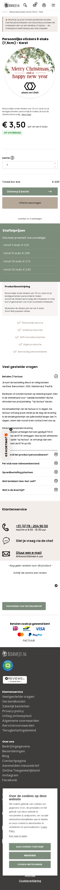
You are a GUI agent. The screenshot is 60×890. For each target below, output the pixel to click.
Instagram (10, 775)
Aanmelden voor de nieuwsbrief (24, 606)
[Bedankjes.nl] (11, 5)
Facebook (9, 780)
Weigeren (30, 855)
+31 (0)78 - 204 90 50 (32, 526)
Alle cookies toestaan (29, 846)
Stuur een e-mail (29, 552)
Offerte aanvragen (30, 202)
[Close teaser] (10, 429)
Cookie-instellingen (30, 864)
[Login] (44, 5)
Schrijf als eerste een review (30, 572)
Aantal (8, 157)
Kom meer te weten (18, 836)
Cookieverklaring (30, 881)
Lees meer (26, 114)
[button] (30, 572)
